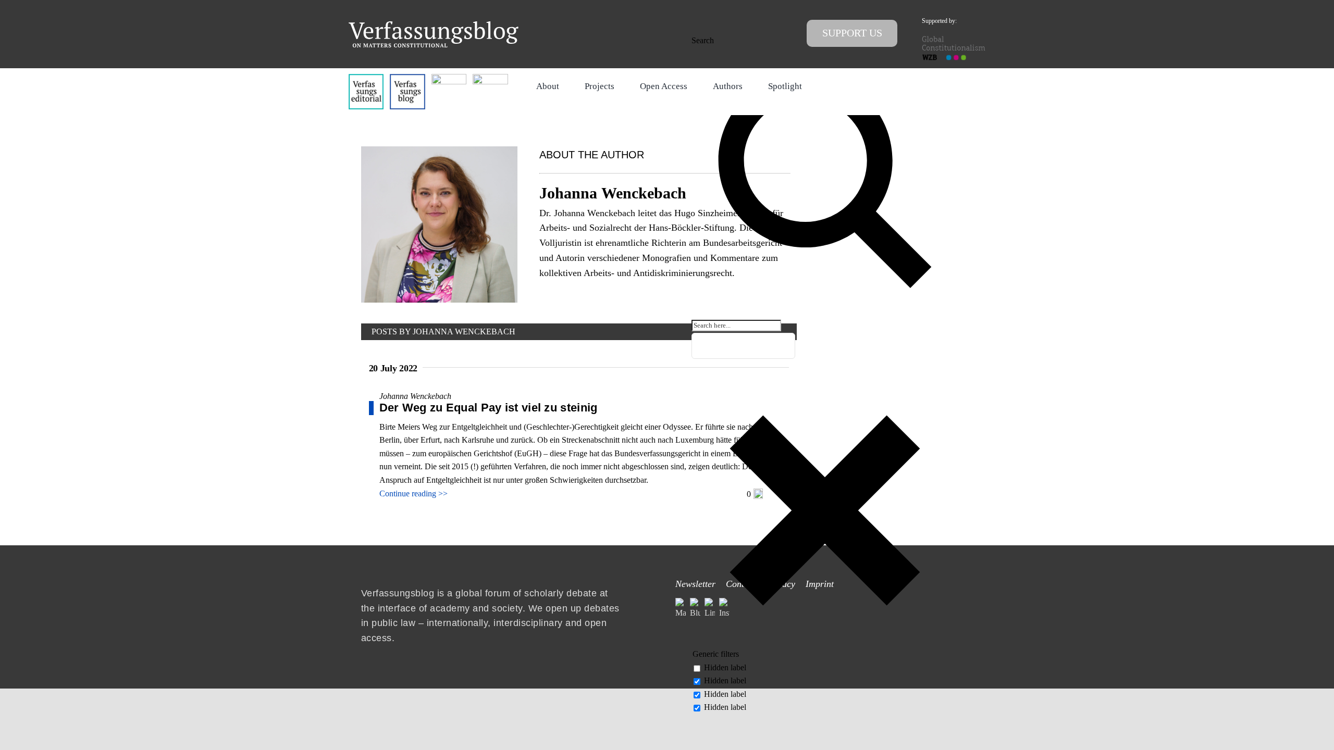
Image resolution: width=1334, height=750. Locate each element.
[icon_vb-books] (490, 77)
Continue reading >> (413, 493)
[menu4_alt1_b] (366, 77)
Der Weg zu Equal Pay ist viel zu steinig (488, 407)
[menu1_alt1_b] (407, 77)
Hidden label (725, 667)
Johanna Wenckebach (415, 396)
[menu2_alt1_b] (448, 77)
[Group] (433, 25)
